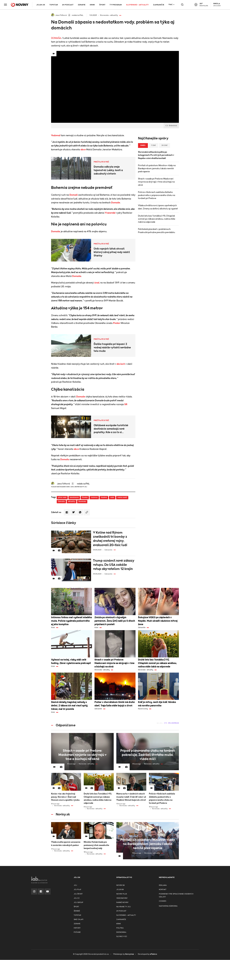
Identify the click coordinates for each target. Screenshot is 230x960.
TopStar (77, 915)
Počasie (77, 932)
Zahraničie (158, 5)
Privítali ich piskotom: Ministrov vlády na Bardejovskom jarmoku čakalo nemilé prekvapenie (157, 168)
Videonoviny (122, 898)
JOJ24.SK (40, 5)
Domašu (64, 459)
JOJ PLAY (77, 889)
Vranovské (110, 213)
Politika (120, 928)
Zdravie (81, 5)
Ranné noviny (122, 902)
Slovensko (82, 501)
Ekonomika (121, 932)
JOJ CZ (76, 898)
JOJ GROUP (78, 902)
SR (125, 404)
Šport (102, 5)
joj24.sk (120, 889)
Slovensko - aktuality (137, 5)
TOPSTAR (54, 5)
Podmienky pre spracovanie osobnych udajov (176, 895)
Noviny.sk (120, 885)
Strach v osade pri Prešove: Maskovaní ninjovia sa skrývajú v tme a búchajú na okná (156, 182)
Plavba (85, 497)
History (77, 928)
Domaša (55, 231)
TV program (116, 5)
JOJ (75, 885)
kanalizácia (74, 497)
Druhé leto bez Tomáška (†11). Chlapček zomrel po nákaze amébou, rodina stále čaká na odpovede (156, 219)
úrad (96, 283)
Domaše (115, 202)
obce (83, 149)
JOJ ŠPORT (78, 894)
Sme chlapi (78, 919)
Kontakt (162, 889)
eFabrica (153, 954)
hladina (104, 497)
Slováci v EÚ (121, 936)
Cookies (162, 901)
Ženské (77, 911)
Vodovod (55, 135)
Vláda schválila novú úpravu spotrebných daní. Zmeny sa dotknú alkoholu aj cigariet (158, 207)
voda (112, 497)
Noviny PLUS (121, 894)
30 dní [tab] (164, 145)
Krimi (92, 5)
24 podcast (67, 5)
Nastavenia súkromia (168, 906)
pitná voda (62, 497)
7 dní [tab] (153, 145)
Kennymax (129, 954)
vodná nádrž (122, 497)
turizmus (94, 497)
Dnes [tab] (142, 145)
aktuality (71, 501)
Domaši (73, 195)
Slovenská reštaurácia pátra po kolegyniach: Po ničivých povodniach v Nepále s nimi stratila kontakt (156, 155)
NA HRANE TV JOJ (123, 907)
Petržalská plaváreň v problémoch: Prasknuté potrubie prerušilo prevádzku (156, 230)
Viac (171, 4)
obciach (120, 364)
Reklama (163, 885)
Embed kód (173, 125)
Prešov (116, 323)
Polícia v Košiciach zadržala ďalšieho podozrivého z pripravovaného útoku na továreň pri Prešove (156, 195)
